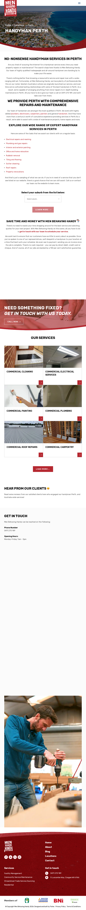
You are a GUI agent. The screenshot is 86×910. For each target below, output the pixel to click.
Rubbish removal (13, 155)
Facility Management (13, 873)
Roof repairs (11, 168)
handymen (62, 114)
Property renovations (15, 172)
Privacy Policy (61, 907)
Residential (9, 885)
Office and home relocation (17, 151)
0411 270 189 (9, 530)
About (48, 847)
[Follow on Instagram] (19, 857)
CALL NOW (13, 322)
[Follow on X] (15, 857)
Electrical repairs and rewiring (18, 139)
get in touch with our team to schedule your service (43, 232)
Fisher (52, 907)
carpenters (35, 114)
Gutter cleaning (12, 164)
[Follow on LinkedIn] (10, 857)
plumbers (15, 114)
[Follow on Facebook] (6, 857)
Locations (19, 25)
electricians (24, 114)
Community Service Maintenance (18, 877)
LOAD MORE (42, 469)
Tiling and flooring (13, 160)
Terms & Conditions (74, 907)
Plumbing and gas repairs (16, 143)
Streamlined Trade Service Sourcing (19, 881)
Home (8, 25)
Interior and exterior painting (18, 147)
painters (43, 114)
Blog (47, 852)
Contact (49, 861)
